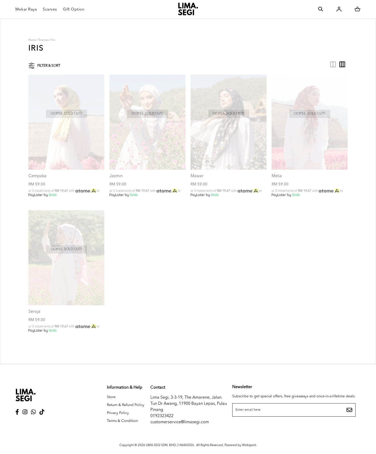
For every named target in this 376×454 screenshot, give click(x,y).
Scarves (44, 40)
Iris (53, 40)
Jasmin (116, 176)
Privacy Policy (118, 413)
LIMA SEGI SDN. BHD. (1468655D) (170, 445)
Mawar (197, 176)
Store (111, 397)
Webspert (249, 445)
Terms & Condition (122, 421)
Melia (277, 176)
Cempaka (37, 176)
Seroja (34, 312)
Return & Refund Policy (125, 405)
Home (32, 40)
